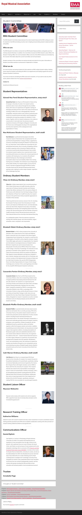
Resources (26, 14)
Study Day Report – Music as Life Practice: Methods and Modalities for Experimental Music (68, 52)
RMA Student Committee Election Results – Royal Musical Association (24, 496)
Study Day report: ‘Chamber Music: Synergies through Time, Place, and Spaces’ (68, 38)
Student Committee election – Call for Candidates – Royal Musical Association (26, 498)
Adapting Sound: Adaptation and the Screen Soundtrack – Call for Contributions (68, 45)
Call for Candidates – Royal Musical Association (18, 494)
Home (3, 14)
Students (46, 14)
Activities (17, 14)
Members (55, 14)
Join (34, 14)
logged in (12, 504)
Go (76, 21)
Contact (63, 14)
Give (40, 14)
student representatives (26, 78)
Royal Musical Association (16, 3)
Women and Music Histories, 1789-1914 (68, 73)
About (9, 14)
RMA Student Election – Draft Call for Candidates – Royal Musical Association (26, 488)
